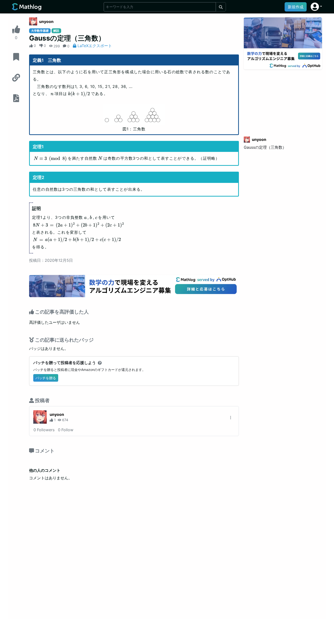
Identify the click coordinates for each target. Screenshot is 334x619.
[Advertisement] (283, 99)
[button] (316, 6)
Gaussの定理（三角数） (265, 147)
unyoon (46, 21)
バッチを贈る (45, 378)
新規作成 (295, 6)
